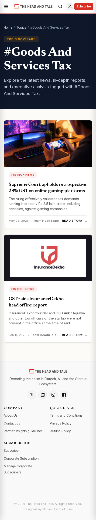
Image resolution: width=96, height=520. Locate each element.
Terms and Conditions (66, 415)
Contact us (12, 423)
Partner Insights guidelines (23, 431)
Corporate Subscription (21, 458)
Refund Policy (60, 431)
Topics (21, 27)
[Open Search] (60, 6)
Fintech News (22, 174)
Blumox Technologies (57, 509)
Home (8, 27)
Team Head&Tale (46, 220)
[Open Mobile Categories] (6, 6)
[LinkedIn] (42, 395)
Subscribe (84, 6)
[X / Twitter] (32, 395)
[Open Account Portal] (69, 6)
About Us (10, 415)
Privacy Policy (61, 423)
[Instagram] (53, 395)
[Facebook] (64, 395)
